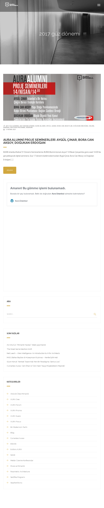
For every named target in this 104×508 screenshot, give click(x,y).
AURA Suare (15, 416)
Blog (12, 433)
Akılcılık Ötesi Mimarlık (19, 394)
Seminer (6, 127)
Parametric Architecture (20, 472)
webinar (29, 127)
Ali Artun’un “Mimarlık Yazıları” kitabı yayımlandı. (26, 345)
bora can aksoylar (64, 126)
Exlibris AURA (16, 449)
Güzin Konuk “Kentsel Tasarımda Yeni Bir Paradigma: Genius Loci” (33, 362)
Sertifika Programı (17, 127)
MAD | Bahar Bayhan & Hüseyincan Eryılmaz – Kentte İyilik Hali (32, 357)
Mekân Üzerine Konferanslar (21, 460)
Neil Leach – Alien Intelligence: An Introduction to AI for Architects (33, 353)
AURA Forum (15, 405)
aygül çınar (51, 126)
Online (91, 126)
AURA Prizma (16, 410)
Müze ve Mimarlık (17, 466)
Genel (12, 455)
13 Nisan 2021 (11, 129)
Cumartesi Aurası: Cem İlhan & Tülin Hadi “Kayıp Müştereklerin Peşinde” (36, 366)
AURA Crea (15, 399)
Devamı (10, 170)
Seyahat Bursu (16, 483)
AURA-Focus (15, 422)
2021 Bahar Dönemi (27, 126)
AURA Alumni (40, 126)
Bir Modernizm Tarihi (18, 427)
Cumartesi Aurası (17, 438)
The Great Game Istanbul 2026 (19, 349)
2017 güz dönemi (12, 126)
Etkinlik (13, 444)
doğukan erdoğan (80, 126)
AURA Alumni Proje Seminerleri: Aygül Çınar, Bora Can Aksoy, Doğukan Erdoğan (48, 141)
